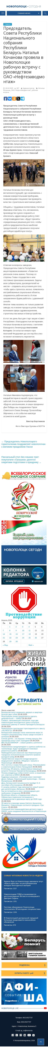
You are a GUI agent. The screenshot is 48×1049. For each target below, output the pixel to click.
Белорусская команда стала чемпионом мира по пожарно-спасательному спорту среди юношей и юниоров (22, 734)
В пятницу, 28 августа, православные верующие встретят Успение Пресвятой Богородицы (21, 770)
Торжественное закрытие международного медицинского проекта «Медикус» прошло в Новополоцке (20, 761)
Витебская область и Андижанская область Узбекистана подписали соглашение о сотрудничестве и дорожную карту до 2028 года (21, 797)
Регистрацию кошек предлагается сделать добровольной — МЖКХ (19, 717)
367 (17, 88)
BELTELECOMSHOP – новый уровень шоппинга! (21, 743)
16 (17, 634)
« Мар (5, 645)
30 (17, 641)
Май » (31, 645)
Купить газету (24, 973)
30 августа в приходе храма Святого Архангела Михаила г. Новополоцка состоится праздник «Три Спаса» (22, 805)
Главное (8, 24)
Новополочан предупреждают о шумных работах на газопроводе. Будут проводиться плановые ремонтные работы (23, 749)
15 (10, 634)
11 (29, 630)
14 (4, 634)
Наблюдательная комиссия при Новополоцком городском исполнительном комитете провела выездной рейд (21, 755)
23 (17, 638)
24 (23, 638)
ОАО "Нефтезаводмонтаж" (21, 90)
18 (30, 634)
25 (30, 638)
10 (23, 630)
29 (10, 641)
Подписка (24, 965)
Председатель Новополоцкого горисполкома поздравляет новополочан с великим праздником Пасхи (23, 444)
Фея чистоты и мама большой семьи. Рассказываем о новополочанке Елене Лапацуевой (23, 766)
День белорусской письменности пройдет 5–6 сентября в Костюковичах (20, 784)
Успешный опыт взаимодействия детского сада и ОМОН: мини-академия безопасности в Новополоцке (23, 810)
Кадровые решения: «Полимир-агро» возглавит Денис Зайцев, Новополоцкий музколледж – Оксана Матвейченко (23, 779)
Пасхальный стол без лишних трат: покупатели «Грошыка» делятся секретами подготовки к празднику (21, 460)
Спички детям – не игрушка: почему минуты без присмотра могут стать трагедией (21, 740)
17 (23, 634)
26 (36, 638)
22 (10, 638)
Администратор (28, 88)
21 (4, 638)
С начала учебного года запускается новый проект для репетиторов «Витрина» (22, 788)
